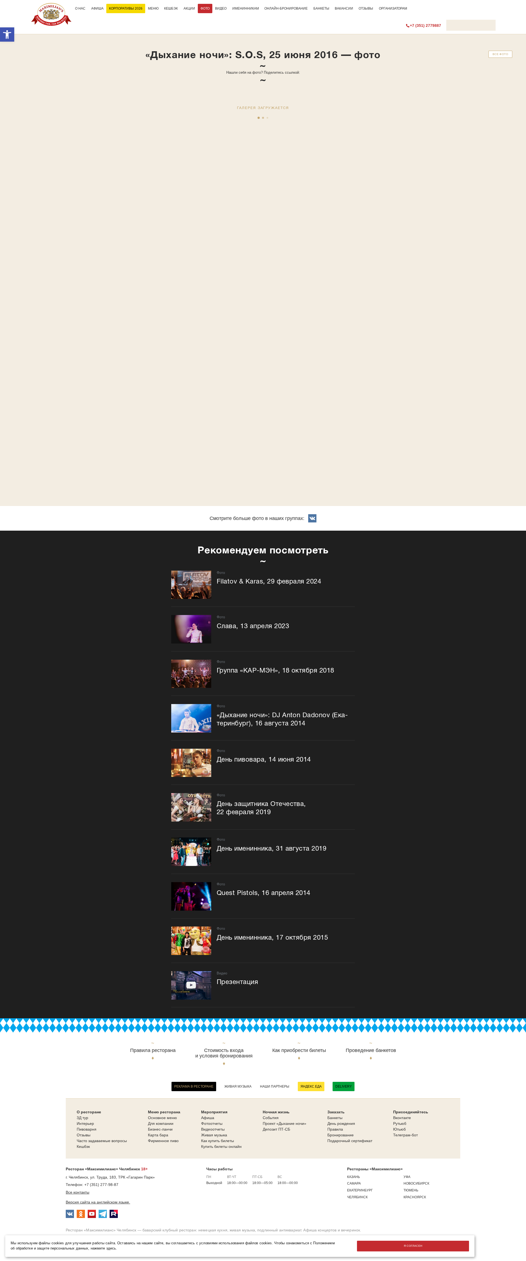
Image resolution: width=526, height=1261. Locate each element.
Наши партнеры (274, 1086)
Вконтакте (402, 1118)
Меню (153, 8)
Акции (189, 8)
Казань (353, 1177)
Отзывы (366, 8)
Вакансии (344, 8)
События (271, 1118)
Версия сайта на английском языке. (98, 1202)
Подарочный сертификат (349, 1141)
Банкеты (321, 8)
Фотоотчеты (211, 1123)
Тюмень (411, 1190)
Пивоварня (86, 1129)
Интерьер (85, 1123)
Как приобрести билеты (299, 1050)
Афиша (97, 8)
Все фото (500, 54)
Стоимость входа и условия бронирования (224, 1053)
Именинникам (245, 8)
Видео (221, 8)
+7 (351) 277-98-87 (101, 1184)
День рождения (341, 1123)
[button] (7, 34)
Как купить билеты (217, 1141)
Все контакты (77, 1192)
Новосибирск (416, 1183)
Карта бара (158, 1135)
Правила (335, 1129)
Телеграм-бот (405, 1135)
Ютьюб (399, 1129)
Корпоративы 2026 (125, 8)
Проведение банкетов (371, 1050)
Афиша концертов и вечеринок (331, 1230)
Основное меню (162, 1118)
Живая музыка (237, 1086)
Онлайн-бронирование (286, 8)
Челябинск (357, 1197)
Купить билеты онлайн (221, 1146)
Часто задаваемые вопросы (102, 1141)
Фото (205, 8)
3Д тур (82, 1118)
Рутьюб (399, 1123)
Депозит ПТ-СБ (276, 1129)
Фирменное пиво (163, 1141)
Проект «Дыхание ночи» (284, 1123)
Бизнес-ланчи (160, 1129)
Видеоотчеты (213, 1129)
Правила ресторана (153, 1050)
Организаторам (393, 8)
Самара (354, 1183)
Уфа (407, 1177)
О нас (80, 8)
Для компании (160, 1123)
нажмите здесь (103, 1248)
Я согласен (413, 1245)
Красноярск (415, 1197)
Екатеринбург (360, 1190)
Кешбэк (171, 8)
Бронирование (340, 1135)
